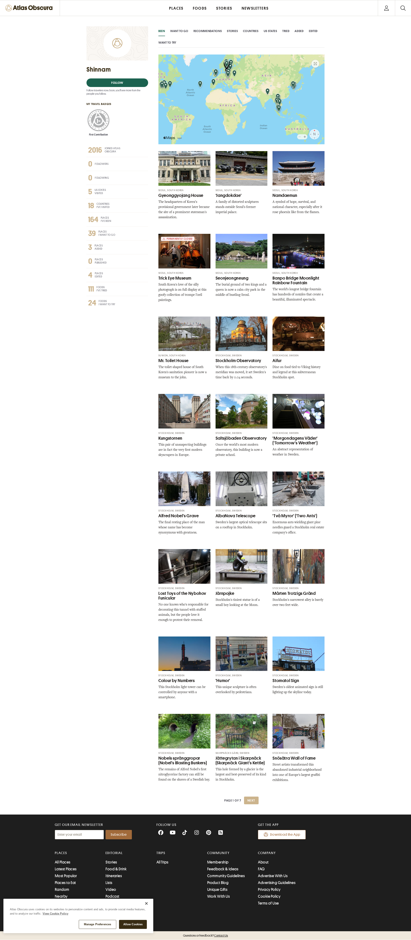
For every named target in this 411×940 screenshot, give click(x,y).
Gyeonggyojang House (180, 195)
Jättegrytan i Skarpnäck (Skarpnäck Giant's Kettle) (240, 760)
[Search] (403, 8)
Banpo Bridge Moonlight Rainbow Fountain (296, 280)
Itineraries (114, 876)
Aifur (277, 360)
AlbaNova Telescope (236, 516)
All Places (62, 862)
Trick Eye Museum (174, 278)
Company (267, 853)
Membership (218, 862)
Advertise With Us (272, 876)
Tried (286, 30)
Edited (313, 30)
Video (111, 889)
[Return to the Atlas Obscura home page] (30, 8)
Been (161, 30)
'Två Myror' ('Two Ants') (295, 516)
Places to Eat (65, 882)
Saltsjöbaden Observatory (241, 438)
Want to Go (179, 30)
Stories (232, 30)
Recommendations (208, 30)
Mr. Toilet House (173, 360)
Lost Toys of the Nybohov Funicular (182, 595)
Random (62, 889)
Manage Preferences (97, 924)
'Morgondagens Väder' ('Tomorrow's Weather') (295, 440)
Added (299, 30)
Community (218, 853)
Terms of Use (268, 903)
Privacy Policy (269, 889)
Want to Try (167, 42)
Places (61, 853)
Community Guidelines (226, 876)
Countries (250, 30)
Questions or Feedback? (205, 935)
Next (251, 800)
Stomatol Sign (286, 680)
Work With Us (218, 896)
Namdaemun (285, 195)
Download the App (285, 834)
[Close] (146, 903)
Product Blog (217, 882)
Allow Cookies (133, 924)
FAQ (261, 869)
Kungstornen (170, 438)
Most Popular (66, 876)
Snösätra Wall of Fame (294, 758)
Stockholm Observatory (238, 360)
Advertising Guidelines (276, 882)
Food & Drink (116, 869)
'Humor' (223, 680)
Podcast (112, 896)
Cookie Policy (269, 896)
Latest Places (66, 869)
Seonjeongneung (232, 278)
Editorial (114, 853)
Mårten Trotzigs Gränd (294, 593)
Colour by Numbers (176, 680)
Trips (161, 853)
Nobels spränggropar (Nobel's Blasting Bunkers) (182, 760)
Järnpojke (225, 593)
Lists (109, 882)
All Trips (162, 862)
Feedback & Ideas (222, 869)
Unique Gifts (217, 889)
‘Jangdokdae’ (229, 195)
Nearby (61, 896)
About (263, 862)
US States (270, 30)
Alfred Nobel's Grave (178, 516)
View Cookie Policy (55, 913)
